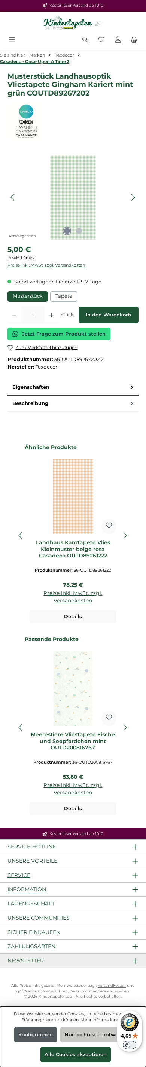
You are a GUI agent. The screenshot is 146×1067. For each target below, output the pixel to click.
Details (73, 616)
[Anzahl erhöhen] (51, 315)
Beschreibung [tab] (30, 403)
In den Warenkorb (108, 315)
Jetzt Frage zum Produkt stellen (64, 334)
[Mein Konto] (118, 40)
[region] (73, 197)
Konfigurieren (35, 1034)
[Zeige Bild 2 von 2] (79, 231)
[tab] (73, 387)
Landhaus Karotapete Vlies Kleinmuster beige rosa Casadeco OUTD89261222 (73, 549)
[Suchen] (85, 40)
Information (26, 889)
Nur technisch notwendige (98, 1034)
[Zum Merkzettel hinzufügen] (108, 526)
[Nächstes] (133, 197)
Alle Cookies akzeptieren (76, 1054)
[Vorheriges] (13, 197)
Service (18, 875)
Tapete (63, 296)
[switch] (129, 1045)
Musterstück (28, 296)
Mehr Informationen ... (102, 1019)
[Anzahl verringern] (14, 315)
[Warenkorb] (134, 40)
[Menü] (12, 40)
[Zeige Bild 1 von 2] (67, 231)
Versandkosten (112, 985)
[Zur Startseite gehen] (73, 22)
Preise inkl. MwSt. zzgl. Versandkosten (46, 265)
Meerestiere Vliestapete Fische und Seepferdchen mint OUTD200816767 (73, 741)
